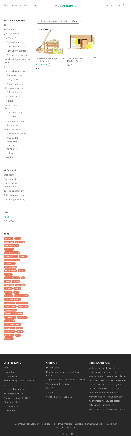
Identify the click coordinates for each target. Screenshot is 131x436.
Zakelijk (24, 5)
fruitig (7, 281)
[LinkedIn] (67, 434)
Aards (17, 238)
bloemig (23, 256)
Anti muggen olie (11, 246)
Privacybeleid (65, 424)
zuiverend (8, 339)
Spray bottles (13, 79)
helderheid (9, 285)
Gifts (14, 5)
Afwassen (11, 38)
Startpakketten (12, 129)
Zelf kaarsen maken (16, 55)
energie (21, 271)
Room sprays (12, 125)
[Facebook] (58, 434)
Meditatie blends (15, 121)
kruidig (17, 289)
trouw (20, 332)
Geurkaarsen (13, 96)
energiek (8, 274)
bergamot (9, 249)
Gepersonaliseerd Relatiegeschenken (65, 379)
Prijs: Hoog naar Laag (14, 199)
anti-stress (20, 242)
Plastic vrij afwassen (12, 324)
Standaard (9, 175)
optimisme (22, 317)
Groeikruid (69, 428)
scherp (19, 328)
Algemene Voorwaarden (26, 424)
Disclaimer (111, 424)
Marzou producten (14, 88)
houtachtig (20, 285)
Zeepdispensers (14, 84)
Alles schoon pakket (16, 134)
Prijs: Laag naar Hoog (14, 195)
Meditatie (8, 296)
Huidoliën (11, 117)
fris (23, 278)
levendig (8, 292)
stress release (9, 332)
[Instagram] (63, 434)
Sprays (9, 101)
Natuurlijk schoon (15, 46)
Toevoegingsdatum (14, 191)
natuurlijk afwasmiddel (13, 314)
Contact (50, 392)
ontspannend (10, 317)
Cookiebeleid (48, 424)
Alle (6, 25)
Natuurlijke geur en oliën (17, 398)
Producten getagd (60, 21)
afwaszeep (9, 242)
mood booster (10, 306)
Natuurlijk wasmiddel (17, 51)
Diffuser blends (14, 92)
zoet (17, 335)
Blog (33, 5)
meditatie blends (21, 296)
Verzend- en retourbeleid (59, 397)
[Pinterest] (72, 434)
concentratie (9, 263)
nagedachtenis (10, 310)
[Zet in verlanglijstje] (63, 58)
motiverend (23, 306)
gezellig (16, 281)
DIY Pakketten (11, 34)
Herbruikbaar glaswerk (16, 71)
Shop (6, 5)
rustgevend (9, 328)
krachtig (8, 289)
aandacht (8, 238)
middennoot (9, 303)
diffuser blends (10, 271)
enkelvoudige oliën (12, 278)
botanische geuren (12, 260)
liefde (16, 292)
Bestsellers (9, 29)
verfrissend (9, 335)
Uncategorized (11, 153)
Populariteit (10, 179)
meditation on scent (12, 299)
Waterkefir (9, 157)
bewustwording (11, 256)
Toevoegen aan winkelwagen (81, 65)
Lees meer (39, 68)
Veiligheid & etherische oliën (89, 424)
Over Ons (51, 388)
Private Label (53, 368)
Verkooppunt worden (57, 384)
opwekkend (9, 321)
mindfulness (22, 303)
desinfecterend (10, 267)
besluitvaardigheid (12, 253)
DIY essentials (13, 42)
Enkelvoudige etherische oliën (19, 380)
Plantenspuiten (14, 75)
